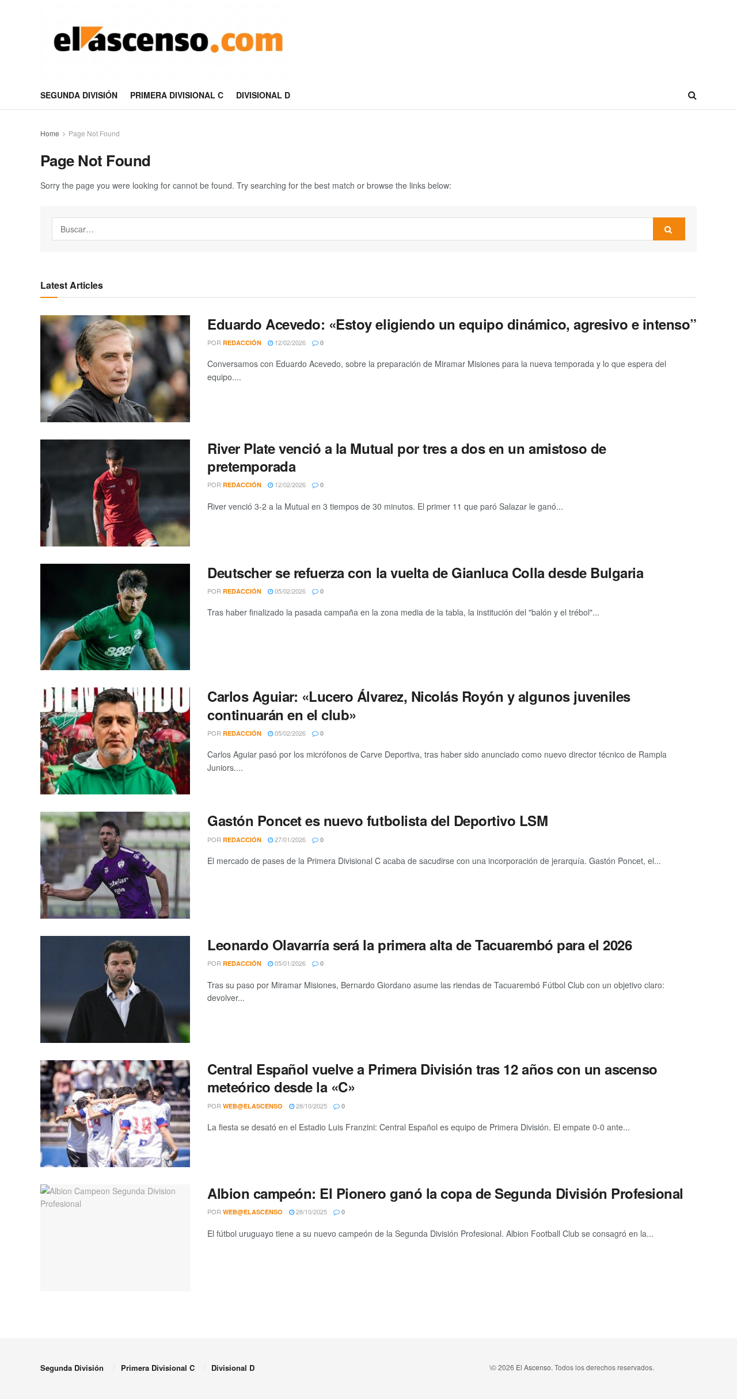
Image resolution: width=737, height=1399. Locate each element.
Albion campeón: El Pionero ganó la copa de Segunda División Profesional (445, 1193)
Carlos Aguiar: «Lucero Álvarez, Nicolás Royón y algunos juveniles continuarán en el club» (418, 705)
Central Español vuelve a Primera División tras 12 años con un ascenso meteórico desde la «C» (432, 1077)
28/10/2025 (310, 1105)
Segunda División (78, 95)
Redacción (242, 342)
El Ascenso (533, 1367)
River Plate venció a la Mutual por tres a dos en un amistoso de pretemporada (406, 457)
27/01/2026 (289, 839)
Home (49, 133)
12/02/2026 (289, 342)
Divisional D (263, 95)
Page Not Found (94, 133)
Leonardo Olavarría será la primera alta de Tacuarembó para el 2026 (419, 944)
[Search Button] (692, 95)
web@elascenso (253, 1106)
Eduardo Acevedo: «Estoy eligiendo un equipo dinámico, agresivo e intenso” (452, 324)
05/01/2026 (289, 963)
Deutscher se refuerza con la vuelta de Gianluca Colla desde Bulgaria (425, 572)
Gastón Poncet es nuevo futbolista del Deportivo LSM (377, 820)
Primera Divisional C (176, 95)
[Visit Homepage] (168, 40)
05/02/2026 (289, 590)
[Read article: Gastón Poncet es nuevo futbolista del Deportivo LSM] (115, 865)
